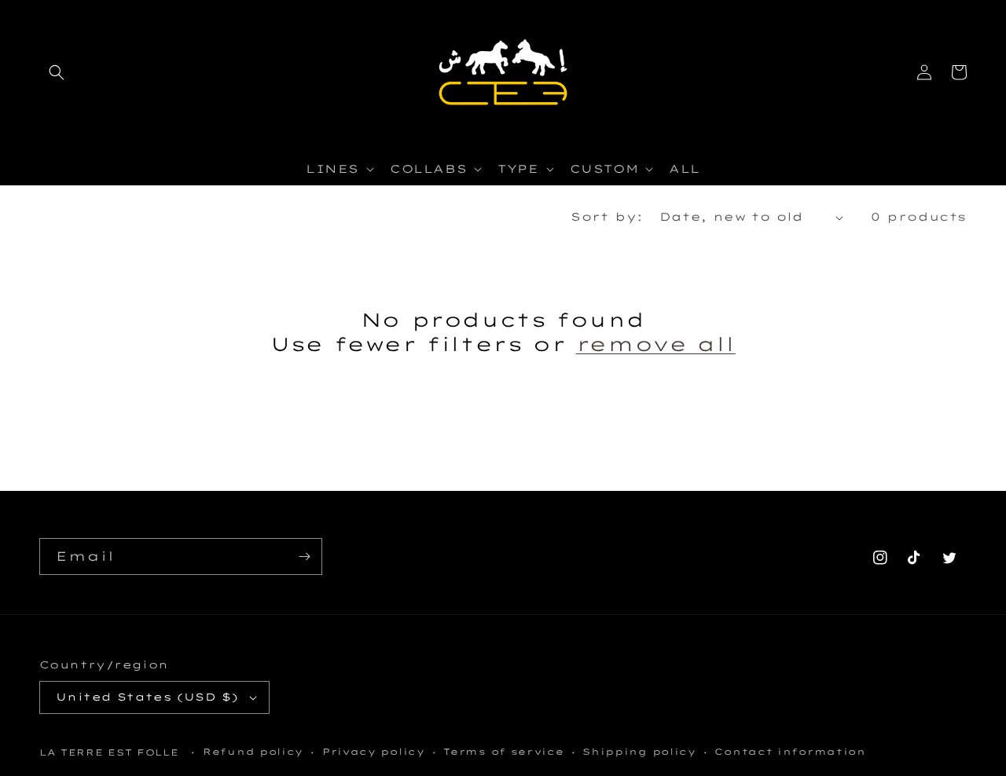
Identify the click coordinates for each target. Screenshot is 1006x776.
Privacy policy (373, 751)
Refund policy (253, 751)
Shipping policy (639, 751)
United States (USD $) (147, 696)
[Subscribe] (304, 556)
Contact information (789, 751)
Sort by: (607, 217)
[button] (56, 72)
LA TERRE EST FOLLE (109, 752)
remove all (656, 344)
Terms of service (503, 751)
